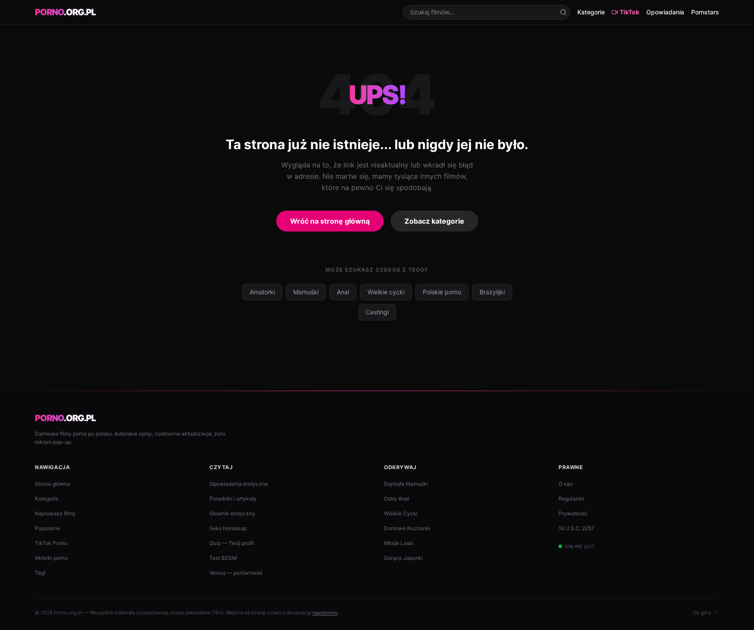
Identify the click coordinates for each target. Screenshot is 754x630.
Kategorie (591, 12)
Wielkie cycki (385, 292)
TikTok (629, 12)
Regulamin (571, 498)
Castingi (377, 312)
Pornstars (705, 12)
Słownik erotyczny (232, 513)
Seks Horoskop (228, 528)
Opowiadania (665, 12)
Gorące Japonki (403, 558)
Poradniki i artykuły (233, 498)
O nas (565, 483)
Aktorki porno (51, 558)
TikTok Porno (51, 543)
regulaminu (324, 613)
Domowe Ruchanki (407, 528)
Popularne (47, 528)
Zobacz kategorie (434, 221)
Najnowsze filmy (55, 513)
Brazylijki (492, 292)
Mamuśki (306, 292)
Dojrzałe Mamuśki (406, 483)
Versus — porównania (235, 572)
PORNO (65, 12)
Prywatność (573, 513)
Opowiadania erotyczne (238, 483)
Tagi (40, 572)
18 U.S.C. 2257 (576, 528)
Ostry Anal (396, 498)
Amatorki (262, 292)
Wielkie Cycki (401, 513)
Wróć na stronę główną (330, 221)
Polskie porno (442, 292)
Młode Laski (399, 543)
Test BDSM (223, 558)
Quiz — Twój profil (231, 543)
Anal (343, 292)
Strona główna (52, 483)
